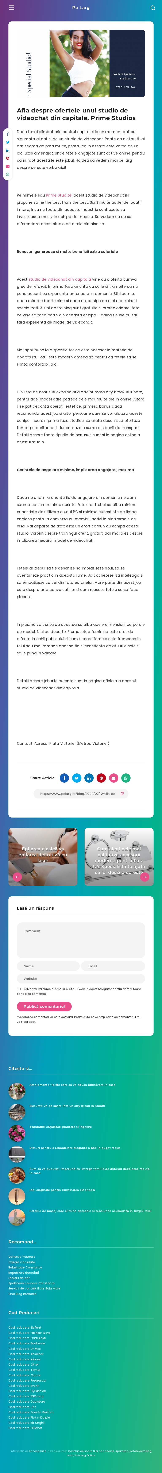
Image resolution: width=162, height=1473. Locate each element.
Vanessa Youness (21, 1257)
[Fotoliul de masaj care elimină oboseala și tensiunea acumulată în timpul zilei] (16, 1217)
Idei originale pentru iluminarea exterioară (62, 1190)
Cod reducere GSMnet (25, 1428)
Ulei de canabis (103, 1451)
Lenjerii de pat (19, 1278)
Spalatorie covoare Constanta (31, 1283)
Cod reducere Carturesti (27, 1338)
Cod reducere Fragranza (27, 1380)
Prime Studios (59, 195)
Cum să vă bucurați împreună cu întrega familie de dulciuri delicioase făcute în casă (90, 1170)
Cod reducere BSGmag (26, 1396)
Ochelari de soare (80, 1451)
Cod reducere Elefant (24, 1327)
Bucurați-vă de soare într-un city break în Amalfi (67, 1105)
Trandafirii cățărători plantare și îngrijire (61, 1126)
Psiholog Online (84, 1455)
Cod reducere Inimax (24, 1359)
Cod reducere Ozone (24, 1375)
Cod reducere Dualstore (26, 1401)
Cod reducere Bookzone (26, 1343)
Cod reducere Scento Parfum (31, 1412)
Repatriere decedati (23, 1273)
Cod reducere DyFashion (27, 1391)
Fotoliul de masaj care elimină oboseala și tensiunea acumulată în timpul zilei (91, 1211)
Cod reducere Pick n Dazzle (29, 1417)
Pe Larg (81, 7)
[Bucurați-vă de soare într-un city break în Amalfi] (16, 1112)
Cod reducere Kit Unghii (26, 1423)
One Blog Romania (22, 1294)
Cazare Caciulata (21, 1262)
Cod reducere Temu (24, 1370)
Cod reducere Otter (23, 1364)
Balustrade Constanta (25, 1267)
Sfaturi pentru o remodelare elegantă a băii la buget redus (75, 1147)
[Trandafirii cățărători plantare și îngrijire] (16, 1133)
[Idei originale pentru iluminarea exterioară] (16, 1196)
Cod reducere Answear (25, 1354)
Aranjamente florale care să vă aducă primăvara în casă (72, 1084)
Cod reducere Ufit (22, 1407)
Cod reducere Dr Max (24, 1349)
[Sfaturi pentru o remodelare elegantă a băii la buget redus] (16, 1154)
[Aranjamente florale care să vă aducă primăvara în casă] (16, 1091)
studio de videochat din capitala (60, 279)
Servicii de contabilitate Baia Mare (34, 1288)
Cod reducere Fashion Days (29, 1333)
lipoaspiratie (37, 1451)
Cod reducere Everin (24, 1386)
